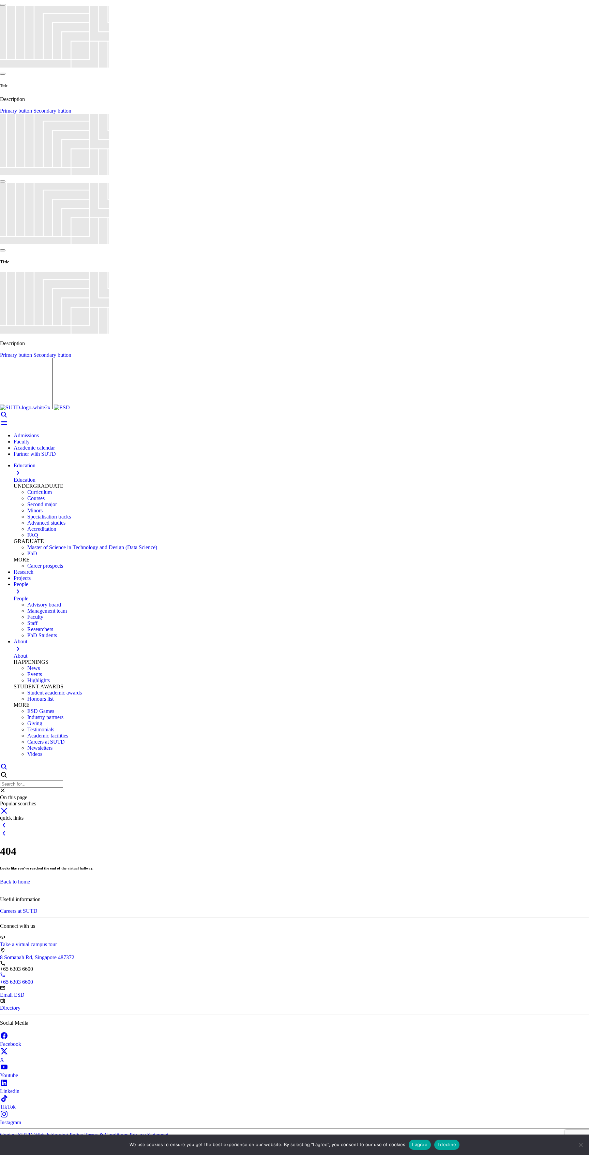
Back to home (15, 881)
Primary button (16, 111)
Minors (35, 510)
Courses (36, 498)
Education (24, 480)
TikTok (8, 1107)
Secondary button (52, 111)
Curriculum (39, 492)
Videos (34, 754)
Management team (47, 611)
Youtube (9, 1075)
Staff (32, 623)
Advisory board (44, 605)
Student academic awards (54, 693)
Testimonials (40, 729)
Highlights (38, 680)
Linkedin (9, 1091)
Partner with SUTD (35, 454)
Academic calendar (34, 448)
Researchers (40, 629)
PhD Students (42, 635)
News (33, 668)
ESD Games (40, 711)
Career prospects (45, 566)
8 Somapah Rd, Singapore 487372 (37, 957)
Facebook (10, 1044)
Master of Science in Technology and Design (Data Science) (92, 547)
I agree (419, 1144)
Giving (34, 723)
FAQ (32, 535)
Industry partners (45, 717)
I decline (447, 1144)
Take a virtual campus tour (28, 944)
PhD (32, 553)
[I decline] (580, 1144)
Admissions (26, 435)
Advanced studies (46, 523)
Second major (42, 504)
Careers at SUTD (46, 742)
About (20, 656)
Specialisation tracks (49, 517)
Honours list (40, 699)
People (21, 598)
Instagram (10, 1122)
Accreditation (41, 529)
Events (34, 674)
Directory (10, 1008)
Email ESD (12, 995)
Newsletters (39, 748)
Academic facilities (47, 736)
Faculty (22, 441)
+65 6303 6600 (16, 982)
